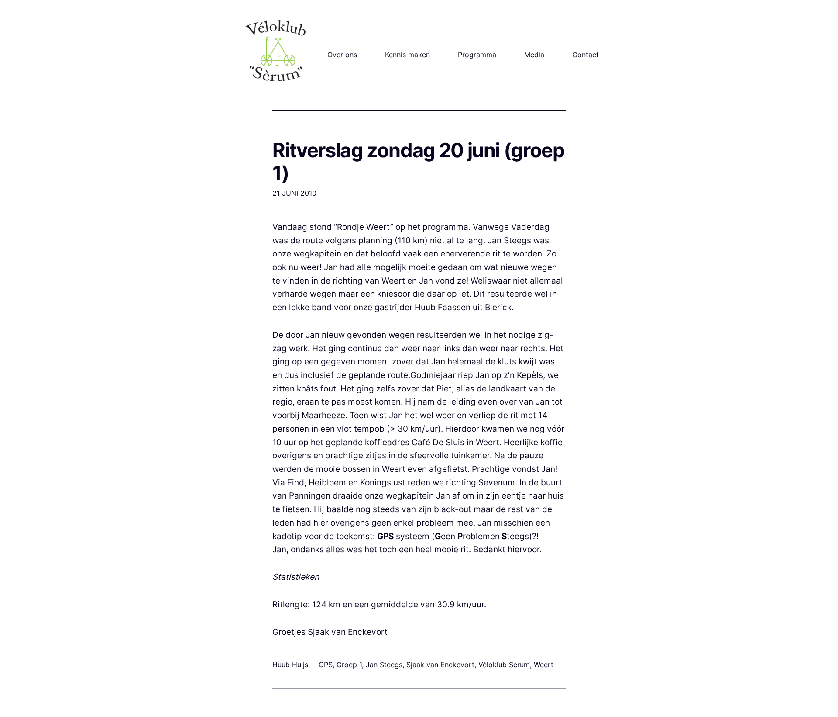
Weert (543, 664)
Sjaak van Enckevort (440, 664)
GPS (326, 664)
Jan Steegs (384, 664)
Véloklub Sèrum (504, 664)
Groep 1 (349, 664)
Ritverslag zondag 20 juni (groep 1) (418, 161)
